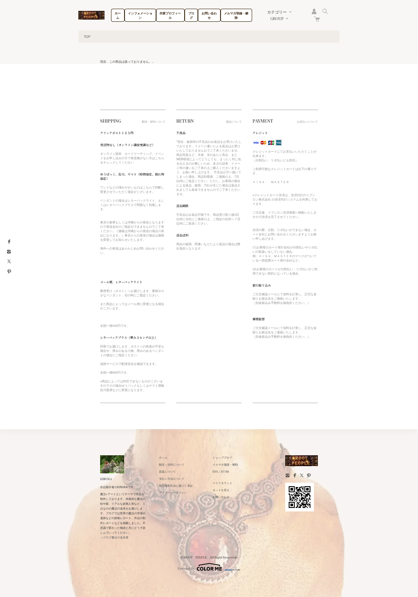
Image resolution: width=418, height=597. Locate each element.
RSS (215, 471)
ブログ (191, 15)
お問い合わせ (209, 15)
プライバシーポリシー (173, 493)
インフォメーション (140, 15)
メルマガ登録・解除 (236, 15)
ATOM (224, 471)
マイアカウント (222, 483)
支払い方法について (171, 479)
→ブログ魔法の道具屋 (114, 537)
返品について (167, 471)
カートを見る (220, 490)
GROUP (276, 18)
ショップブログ (222, 457)
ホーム (118, 15)
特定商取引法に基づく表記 (176, 486)
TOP (87, 36)
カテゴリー (277, 12)
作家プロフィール (170, 15)
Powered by (186, 568)
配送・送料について (171, 464)
